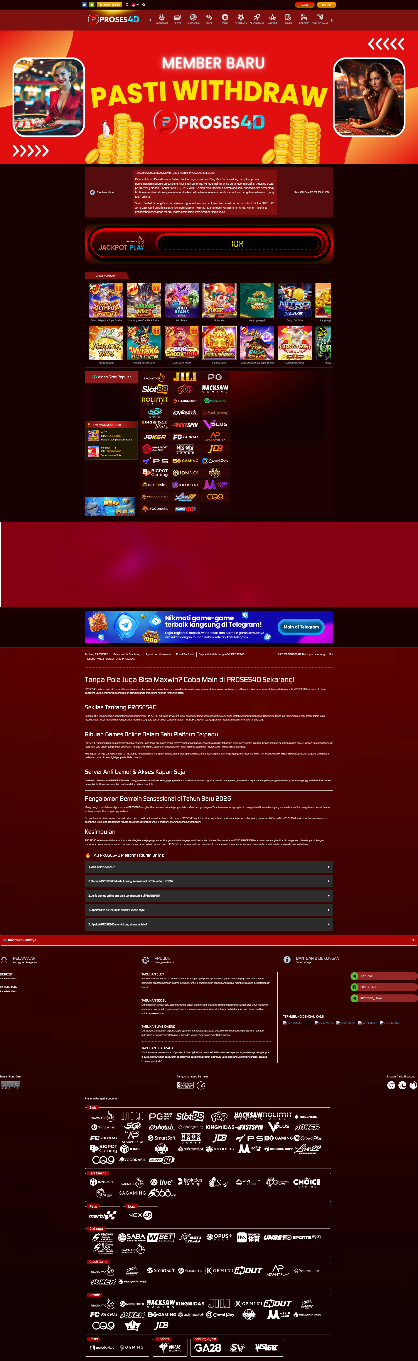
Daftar (326, 4)
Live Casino (193, 23)
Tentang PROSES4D (96, 654)
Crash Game (257, 23)
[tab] (155, 377)
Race (209, 23)
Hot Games (162, 23)
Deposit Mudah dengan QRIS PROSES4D (111, 659)
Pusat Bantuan (185, 654)
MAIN (109, 300)
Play (136, 247)
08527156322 (370, 987)
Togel (225, 23)
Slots (177, 23)
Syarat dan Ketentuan (158, 654)
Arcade (272, 23)
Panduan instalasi (379, 572)
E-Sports (304, 23)
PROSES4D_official (371, 998)
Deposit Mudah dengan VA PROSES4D (221, 654)
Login (305, 4)
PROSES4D (90, 689)
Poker (288, 23)
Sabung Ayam (320, 23)
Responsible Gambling (126, 654)
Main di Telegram (111, 4)
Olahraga (241, 23)
